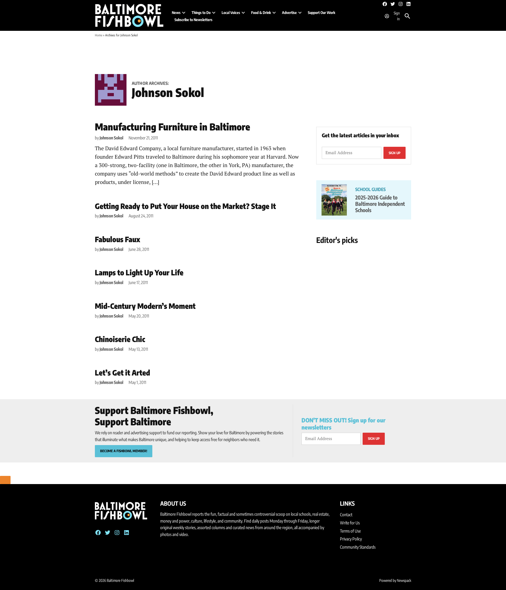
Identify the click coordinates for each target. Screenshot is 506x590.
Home (98, 35)
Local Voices (231, 12)
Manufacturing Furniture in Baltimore (172, 127)
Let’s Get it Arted (122, 372)
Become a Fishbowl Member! (123, 451)
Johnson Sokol (111, 137)
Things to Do (201, 12)
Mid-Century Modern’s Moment (145, 305)
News (176, 12)
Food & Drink (261, 12)
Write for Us (350, 522)
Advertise (289, 12)
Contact (346, 514)
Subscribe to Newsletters (193, 19)
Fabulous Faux (117, 239)
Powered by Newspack (395, 580)
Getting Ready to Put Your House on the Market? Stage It (185, 206)
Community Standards (358, 547)
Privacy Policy (351, 539)
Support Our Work (321, 12)
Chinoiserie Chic (120, 339)
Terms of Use (350, 531)
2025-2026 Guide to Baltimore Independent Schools (380, 203)
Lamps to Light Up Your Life (139, 272)
